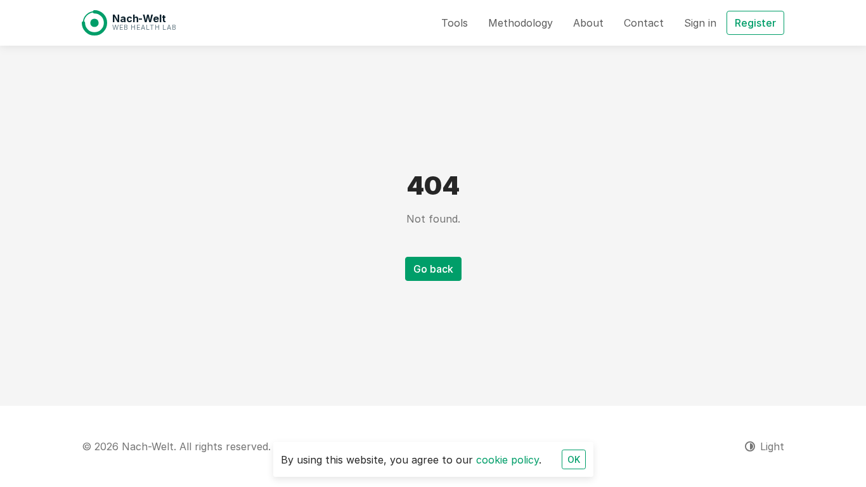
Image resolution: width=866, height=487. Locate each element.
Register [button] (755, 22)
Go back (433, 269)
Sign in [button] (700, 22)
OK (573, 459)
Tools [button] (454, 22)
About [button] (588, 22)
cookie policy (507, 459)
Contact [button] (644, 22)
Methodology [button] (520, 22)
